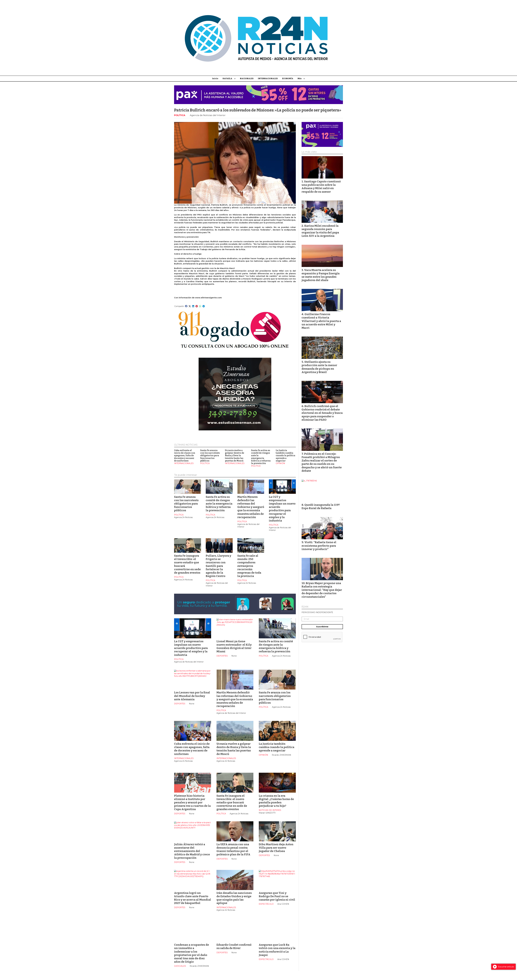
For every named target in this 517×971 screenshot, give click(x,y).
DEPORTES (222, 656)
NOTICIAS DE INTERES (270, 810)
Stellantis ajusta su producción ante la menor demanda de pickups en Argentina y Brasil (319, 367)
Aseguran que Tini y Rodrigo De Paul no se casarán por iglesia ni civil (277, 896)
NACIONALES (247, 78)
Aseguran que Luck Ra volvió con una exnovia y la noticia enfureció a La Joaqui (277, 950)
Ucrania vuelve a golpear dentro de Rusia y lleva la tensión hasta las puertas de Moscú (234, 455)
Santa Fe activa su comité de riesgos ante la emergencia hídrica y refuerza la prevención (261, 457)
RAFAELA (227, 78)
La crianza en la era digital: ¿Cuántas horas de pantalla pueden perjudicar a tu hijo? (276, 801)
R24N (305, 607)
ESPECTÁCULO (266, 904)
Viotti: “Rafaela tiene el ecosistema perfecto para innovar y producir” (319, 546)
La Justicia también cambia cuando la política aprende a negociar (285, 455)
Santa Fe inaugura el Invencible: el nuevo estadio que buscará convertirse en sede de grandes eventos (231, 802)
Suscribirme (322, 626)
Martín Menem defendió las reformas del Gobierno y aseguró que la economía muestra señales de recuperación (250, 507)
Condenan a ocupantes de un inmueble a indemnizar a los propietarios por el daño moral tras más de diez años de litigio (191, 953)
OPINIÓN (280, 463)
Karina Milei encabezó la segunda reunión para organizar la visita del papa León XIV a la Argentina (320, 231)
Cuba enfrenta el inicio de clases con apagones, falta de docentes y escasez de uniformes (184, 455)
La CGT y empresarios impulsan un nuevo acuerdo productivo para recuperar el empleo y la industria (282, 508)
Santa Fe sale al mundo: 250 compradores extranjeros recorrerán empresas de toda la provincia (249, 566)
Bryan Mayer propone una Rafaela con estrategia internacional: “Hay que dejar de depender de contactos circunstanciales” (322, 590)
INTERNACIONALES (268, 78)
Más (300, 78)
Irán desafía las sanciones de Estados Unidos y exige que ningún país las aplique (234, 898)
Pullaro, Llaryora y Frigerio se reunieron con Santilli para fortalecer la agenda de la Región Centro (218, 566)
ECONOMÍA (287, 78)
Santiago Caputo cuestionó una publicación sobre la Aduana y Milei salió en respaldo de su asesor (321, 186)
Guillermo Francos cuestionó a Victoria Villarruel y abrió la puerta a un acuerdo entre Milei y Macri (321, 321)
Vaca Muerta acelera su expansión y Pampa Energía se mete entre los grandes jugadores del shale (321, 275)
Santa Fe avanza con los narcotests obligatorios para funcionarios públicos (210, 455)
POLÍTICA (179, 115)
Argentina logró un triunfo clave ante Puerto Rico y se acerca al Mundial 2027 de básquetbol (192, 898)
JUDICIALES (180, 966)
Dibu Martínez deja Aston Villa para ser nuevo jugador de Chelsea (276, 848)
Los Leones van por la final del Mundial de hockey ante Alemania (192, 696)
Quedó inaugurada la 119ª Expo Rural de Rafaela (321, 506)
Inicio (215, 78)
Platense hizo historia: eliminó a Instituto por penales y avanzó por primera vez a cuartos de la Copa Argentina (192, 802)
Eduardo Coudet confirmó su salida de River (233, 946)
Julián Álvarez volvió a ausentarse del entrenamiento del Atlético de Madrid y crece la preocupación (192, 851)
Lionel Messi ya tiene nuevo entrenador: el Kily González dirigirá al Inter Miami (234, 646)
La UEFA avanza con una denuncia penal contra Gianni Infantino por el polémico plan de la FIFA (233, 849)
